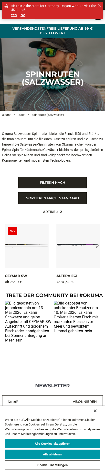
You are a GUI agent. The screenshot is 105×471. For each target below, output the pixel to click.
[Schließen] (95, 410)
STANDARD (52, 198)
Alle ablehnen (52, 454)
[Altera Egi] (78, 246)
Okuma (6, 115)
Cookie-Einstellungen (52, 465)
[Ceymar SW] (27, 246)
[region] (52, 438)
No (23, 15)
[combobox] (52, 198)
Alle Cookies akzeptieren (52, 443)
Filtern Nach (52, 182)
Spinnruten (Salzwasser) (53, 78)
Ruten (21, 115)
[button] (28, 324)
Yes (14, 15)
